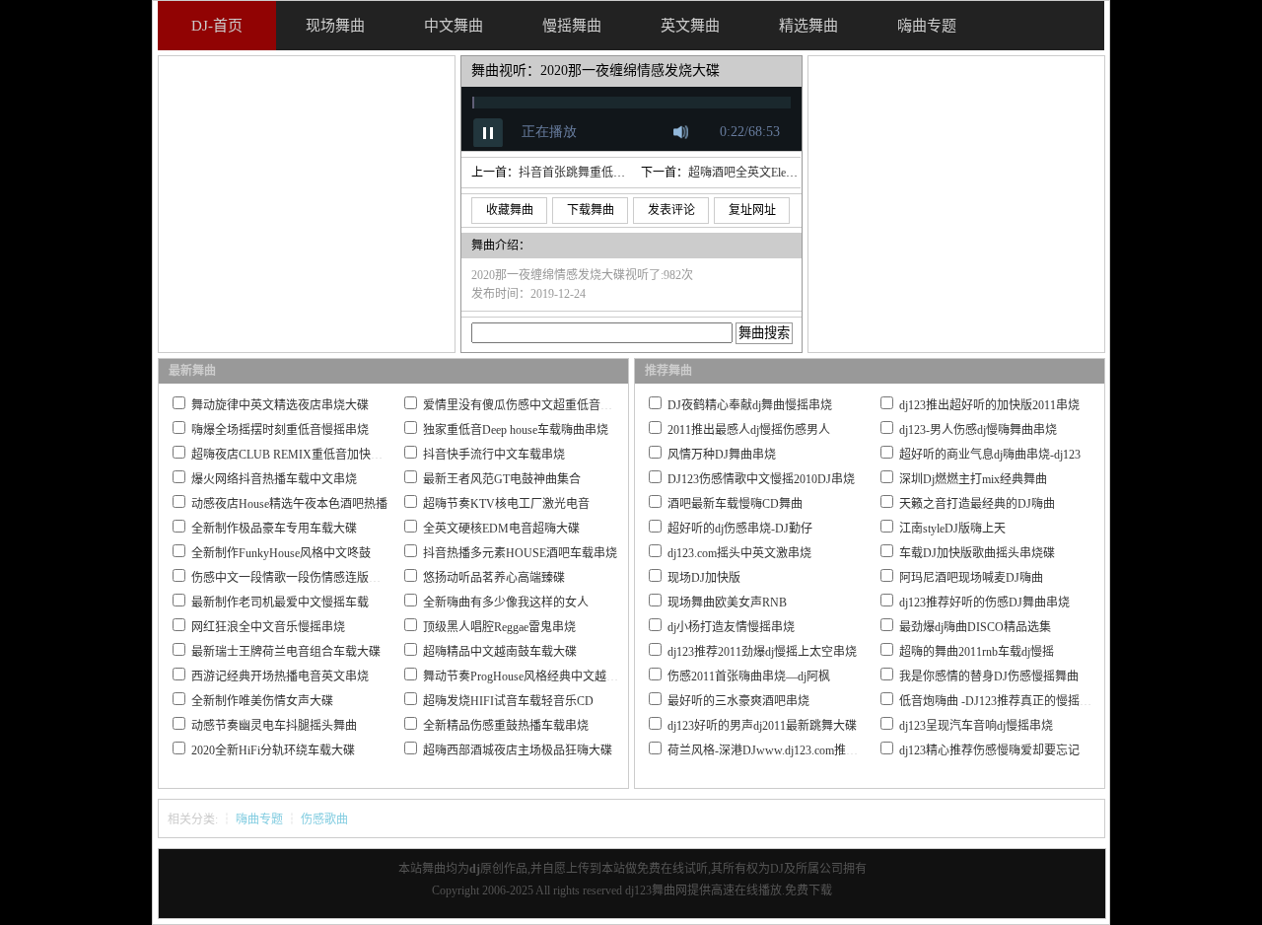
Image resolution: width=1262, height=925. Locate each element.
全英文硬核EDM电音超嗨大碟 (501, 528)
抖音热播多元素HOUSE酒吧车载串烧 (520, 553)
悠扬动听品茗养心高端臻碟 (494, 578)
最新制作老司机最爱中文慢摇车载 (280, 602)
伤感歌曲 (324, 819)
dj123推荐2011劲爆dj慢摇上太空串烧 (762, 652)
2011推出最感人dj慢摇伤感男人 (748, 430)
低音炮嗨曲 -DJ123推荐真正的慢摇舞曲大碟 (1013, 701)
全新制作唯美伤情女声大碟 (262, 701)
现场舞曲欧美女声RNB (727, 602)
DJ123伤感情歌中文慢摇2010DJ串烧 (761, 479)
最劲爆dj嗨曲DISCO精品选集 (975, 627)
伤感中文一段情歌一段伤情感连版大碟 (291, 578)
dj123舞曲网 (656, 890)
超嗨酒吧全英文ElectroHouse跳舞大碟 (784, 172)
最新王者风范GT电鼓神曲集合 (502, 479)
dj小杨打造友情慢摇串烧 (731, 627)
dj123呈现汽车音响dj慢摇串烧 (976, 726)
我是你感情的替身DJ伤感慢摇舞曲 (989, 676)
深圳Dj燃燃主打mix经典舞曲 (973, 479)
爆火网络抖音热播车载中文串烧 (274, 479)
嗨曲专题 (259, 819)
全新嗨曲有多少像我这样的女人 (506, 602)
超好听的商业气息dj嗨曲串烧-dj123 (990, 455)
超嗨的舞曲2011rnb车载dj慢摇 (976, 652)
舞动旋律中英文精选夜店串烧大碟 (280, 405)
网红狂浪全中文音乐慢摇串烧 (268, 627)
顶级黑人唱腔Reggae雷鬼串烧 (499, 627)
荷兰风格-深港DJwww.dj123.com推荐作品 (774, 750)
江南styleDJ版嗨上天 (952, 528)
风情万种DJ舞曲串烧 (721, 455)
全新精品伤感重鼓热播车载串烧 (506, 726)
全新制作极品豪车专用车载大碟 (274, 528)
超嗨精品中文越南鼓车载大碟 (500, 652)
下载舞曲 (590, 210)
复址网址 (752, 210)
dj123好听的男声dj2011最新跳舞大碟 (762, 726)
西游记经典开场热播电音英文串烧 (280, 676)
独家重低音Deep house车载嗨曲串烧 (515, 430)
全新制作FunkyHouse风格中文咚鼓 (281, 553)
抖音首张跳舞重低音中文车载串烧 (607, 172)
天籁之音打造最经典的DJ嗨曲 (977, 504)
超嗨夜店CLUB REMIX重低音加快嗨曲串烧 (304, 455)
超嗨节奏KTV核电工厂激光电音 (506, 504)
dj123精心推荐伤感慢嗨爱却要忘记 (989, 750)
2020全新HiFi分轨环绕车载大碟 (273, 750)
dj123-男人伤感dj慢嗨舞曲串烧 (978, 430)
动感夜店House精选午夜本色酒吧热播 (289, 504)
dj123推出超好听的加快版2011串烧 (989, 405)
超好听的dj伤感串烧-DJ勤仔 (739, 528)
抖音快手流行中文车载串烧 (494, 455)
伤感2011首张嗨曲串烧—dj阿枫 (748, 676)
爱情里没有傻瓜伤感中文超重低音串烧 (523, 405)
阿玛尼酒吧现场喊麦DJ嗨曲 (971, 578)
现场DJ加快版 (703, 578)
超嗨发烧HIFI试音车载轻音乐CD (508, 701)
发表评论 (671, 210)
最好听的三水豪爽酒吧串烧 (738, 701)
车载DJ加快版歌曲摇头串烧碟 (977, 553)
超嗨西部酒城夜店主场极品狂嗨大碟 (517, 750)
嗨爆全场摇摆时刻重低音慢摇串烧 (280, 430)
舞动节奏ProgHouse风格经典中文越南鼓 (526, 676)
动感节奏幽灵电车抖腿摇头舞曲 (274, 726)
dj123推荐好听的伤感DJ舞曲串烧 (984, 602)
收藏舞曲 (509, 210)
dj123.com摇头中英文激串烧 (739, 553)
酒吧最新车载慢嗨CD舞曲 (735, 504)
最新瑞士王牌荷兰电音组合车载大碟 (286, 652)
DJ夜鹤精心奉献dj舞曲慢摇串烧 (749, 405)
